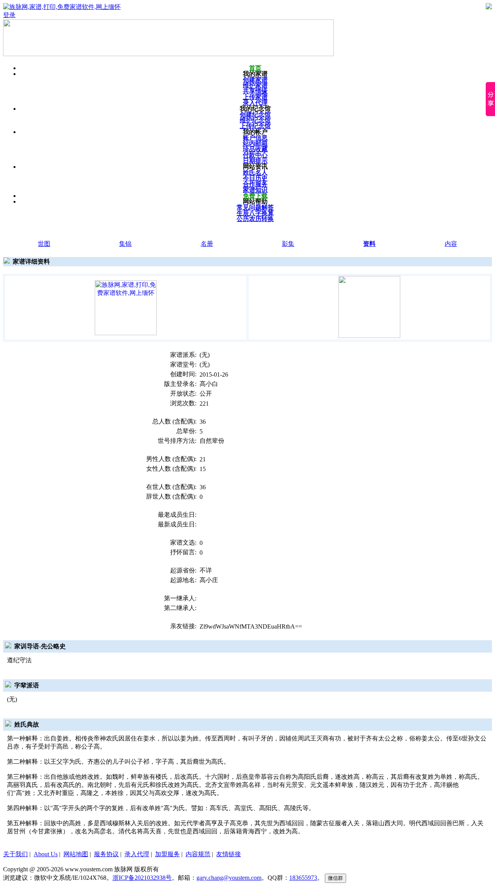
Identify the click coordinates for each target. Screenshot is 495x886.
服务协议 (106, 854)
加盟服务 (167, 854)
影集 (288, 243)
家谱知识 (255, 190)
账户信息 (255, 137)
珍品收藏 (255, 149)
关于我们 (15, 854)
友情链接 (228, 854)
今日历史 (255, 178)
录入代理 (255, 102)
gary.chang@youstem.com (228, 877)
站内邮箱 (255, 143)
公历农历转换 (255, 219)
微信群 (335, 878)
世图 (44, 243)
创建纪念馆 (255, 114)
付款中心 (255, 155)
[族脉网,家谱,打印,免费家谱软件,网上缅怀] (126, 307)
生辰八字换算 (255, 213)
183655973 (303, 877)
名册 (207, 243)
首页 (255, 68)
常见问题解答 (255, 207)
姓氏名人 (255, 172)
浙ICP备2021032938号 (142, 877)
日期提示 (255, 161)
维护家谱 (255, 85)
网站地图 (75, 854)
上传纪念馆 (255, 126)
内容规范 (198, 854)
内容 (451, 243)
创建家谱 (255, 79)
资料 (369, 243)
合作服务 (255, 184)
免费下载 (255, 195)
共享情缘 (255, 91)
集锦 (125, 243)
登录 (9, 15)
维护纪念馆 (255, 120)
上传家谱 (255, 97)
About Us (46, 854)
